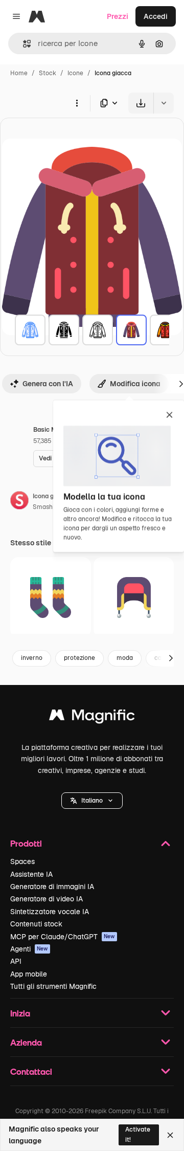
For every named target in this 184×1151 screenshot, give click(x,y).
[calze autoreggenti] (50, 597)
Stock (47, 73)
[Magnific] (92, 717)
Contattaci (31, 1071)
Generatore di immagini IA (52, 886)
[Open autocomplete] (23, 44)
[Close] (170, 1135)
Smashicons (50, 507)
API (15, 961)
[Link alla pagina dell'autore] (19, 502)
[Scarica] (140, 103)
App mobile (28, 974)
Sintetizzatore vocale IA (49, 911)
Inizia (20, 1013)
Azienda (26, 1042)
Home (19, 73)
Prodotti (26, 843)
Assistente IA (31, 874)
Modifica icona (135, 383)
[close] (169, 415)
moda (125, 658)
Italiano (92, 800)
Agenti (29, 949)
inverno (31, 658)
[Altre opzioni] (76, 103)
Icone (75, 73)
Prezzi (117, 16)
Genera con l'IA (47, 383)
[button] (92, 800)
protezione (79, 658)
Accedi (156, 16)
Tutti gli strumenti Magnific (53, 986)
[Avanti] (171, 658)
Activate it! (137, 1134)
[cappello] (134, 597)
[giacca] (30, 330)
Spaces (22, 861)
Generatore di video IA (46, 898)
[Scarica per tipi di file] (109, 103)
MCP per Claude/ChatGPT (62, 936)
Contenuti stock (36, 923)
